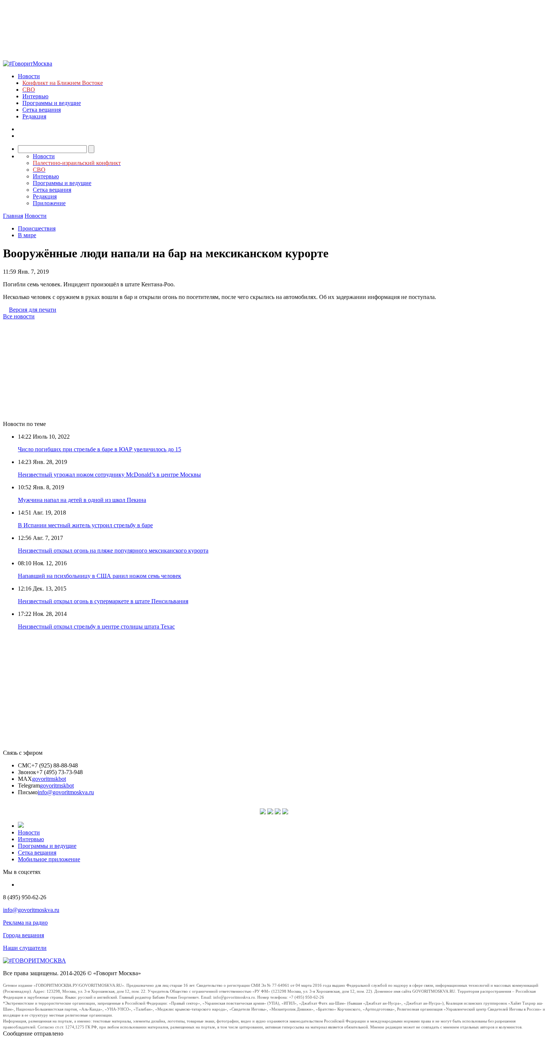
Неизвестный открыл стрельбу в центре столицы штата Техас (96, 626)
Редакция (34, 116)
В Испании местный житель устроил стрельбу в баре (85, 525)
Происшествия (37, 228)
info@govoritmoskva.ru (66, 792)
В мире (27, 235)
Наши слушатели (25, 948)
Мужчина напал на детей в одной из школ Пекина (82, 500)
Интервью (35, 96)
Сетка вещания (41, 109)
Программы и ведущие (51, 103)
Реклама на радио (25, 922)
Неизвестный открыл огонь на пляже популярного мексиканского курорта (113, 550)
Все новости (19, 316)
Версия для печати (32, 309)
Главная (13, 216)
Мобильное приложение (49, 859)
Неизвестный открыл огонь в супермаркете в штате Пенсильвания (103, 601)
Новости (29, 76)
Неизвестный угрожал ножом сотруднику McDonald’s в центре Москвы (109, 474)
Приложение (49, 203)
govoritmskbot (49, 779)
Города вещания (23, 935)
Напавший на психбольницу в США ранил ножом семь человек (99, 576)
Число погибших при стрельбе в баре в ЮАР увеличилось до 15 (99, 449)
